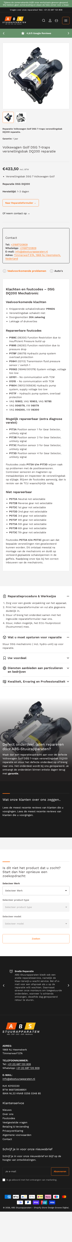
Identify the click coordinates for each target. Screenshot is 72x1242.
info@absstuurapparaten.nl (31, 251)
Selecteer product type (16, 900)
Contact (7, 1139)
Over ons (8, 1114)
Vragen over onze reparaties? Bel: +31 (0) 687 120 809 (36, 10)
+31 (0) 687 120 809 (19, 1064)
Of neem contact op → (16, 213)
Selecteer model (12, 916)
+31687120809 (19, 244)
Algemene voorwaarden (17, 1134)
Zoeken (36, 938)
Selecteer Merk (11, 883)
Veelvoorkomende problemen (26, 270)
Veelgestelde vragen (15, 1122)
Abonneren (60, 1171)
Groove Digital (62, 1207)
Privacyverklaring (13, 1130)
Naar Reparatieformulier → (20, 203)
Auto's (58, 270)
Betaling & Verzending (16, 1126)
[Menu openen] (65, 20)
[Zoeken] (43, 20)
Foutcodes (9, 1118)
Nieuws (7, 1109)
